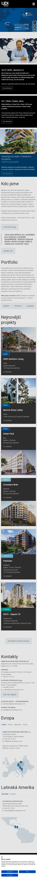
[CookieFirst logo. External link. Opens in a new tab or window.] (2, 857)
